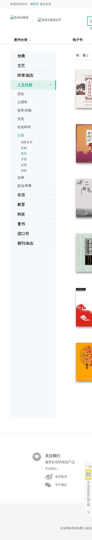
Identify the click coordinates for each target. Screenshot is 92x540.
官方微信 (61, 484)
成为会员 (45, 4)
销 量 (81, 55)
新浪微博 (61, 476)
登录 (36, 4)
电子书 (78, 40)
